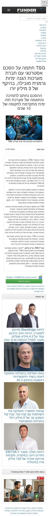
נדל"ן (33, 510)
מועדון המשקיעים (24, 513)
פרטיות (22, 510)
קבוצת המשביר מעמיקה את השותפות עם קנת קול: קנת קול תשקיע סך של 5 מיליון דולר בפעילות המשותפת (24, 415)
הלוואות (15, 510)
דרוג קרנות (42, 43)
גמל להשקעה (41, 61)
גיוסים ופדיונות (40, 53)
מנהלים (43, 50)
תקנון (28, 510)
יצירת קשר (26, 508)
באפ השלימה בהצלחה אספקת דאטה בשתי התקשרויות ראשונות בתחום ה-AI (24, 376)
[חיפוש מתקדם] (46, 21)
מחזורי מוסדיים (40, 56)
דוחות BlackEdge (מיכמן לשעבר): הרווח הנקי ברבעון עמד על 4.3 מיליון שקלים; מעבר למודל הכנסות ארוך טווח (24, 334)
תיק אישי (42, 25)
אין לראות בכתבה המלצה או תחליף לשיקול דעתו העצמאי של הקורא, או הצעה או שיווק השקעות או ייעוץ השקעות (25, 288)
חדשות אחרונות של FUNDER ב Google (21, 277)
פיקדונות (42, 30)
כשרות (43, 37)
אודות (34, 508)
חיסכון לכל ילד (40, 58)
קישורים (13, 513)
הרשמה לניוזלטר (24, 281)
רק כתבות (17, 508)
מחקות (43, 32)
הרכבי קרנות (41, 45)
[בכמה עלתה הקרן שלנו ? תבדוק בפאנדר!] (24, 489)
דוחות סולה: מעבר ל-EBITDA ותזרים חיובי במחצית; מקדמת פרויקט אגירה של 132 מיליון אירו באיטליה (25, 456)
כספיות (43, 27)
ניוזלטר (40, 508)
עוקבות (43, 35)
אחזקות (43, 48)
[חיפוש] (42, 8)
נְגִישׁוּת (44, 1)
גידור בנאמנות (40, 40)
